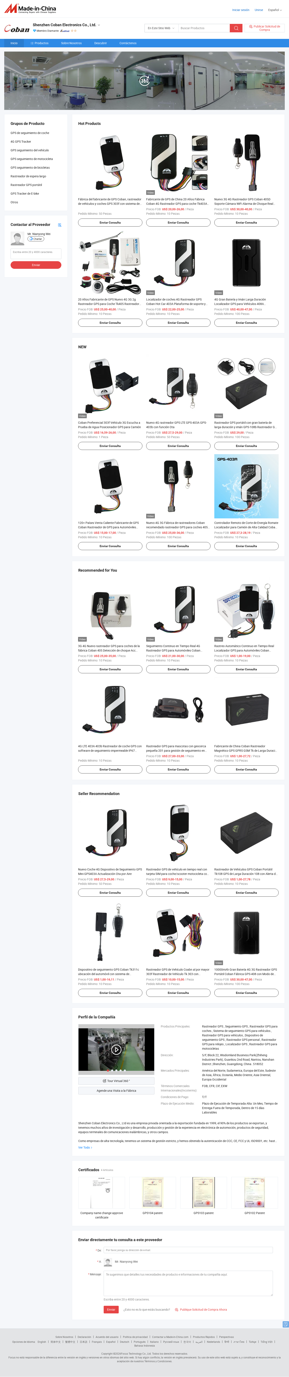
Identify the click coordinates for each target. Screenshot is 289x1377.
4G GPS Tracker (21, 141)
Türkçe (252, 1341)
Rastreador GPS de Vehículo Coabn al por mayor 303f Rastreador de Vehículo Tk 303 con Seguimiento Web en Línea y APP (177, 973)
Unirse (259, 10)
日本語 (83, 1341)
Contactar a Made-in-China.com (170, 1337)
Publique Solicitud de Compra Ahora (201, 1309)
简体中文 (56, 1341)
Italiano (154, 1341)
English (42, 1341)
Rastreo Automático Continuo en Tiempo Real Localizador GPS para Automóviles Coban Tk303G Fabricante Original (244, 650)
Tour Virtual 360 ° (118, 1081)
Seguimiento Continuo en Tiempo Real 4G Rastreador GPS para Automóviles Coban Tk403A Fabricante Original (173, 650)
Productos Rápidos (204, 1337)
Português (140, 1341)
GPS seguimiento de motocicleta (32, 159)
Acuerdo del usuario (107, 1337)
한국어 (187, 1341)
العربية (198, 1341)
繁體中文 (70, 1341)
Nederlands (213, 1341)
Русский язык (171, 1341)
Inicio (14, 43)
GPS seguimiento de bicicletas (30, 167)
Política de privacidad (135, 1337)
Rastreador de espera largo (28, 176)
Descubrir (100, 43)
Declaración (84, 1337)
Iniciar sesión (240, 10)
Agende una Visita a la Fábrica (116, 1091)
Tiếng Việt (266, 1341)
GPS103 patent (204, 1213)
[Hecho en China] (31, 8)
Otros (14, 202)
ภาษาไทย (239, 1341)
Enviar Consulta (110, 222)
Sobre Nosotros (71, 43)
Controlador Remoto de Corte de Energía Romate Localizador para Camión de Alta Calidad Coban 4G (246, 527)
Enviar (111, 1309)
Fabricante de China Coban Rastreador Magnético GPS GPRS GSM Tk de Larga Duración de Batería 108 (246, 750)
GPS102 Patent (255, 1213)
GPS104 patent (153, 1213)
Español (111, 1341)
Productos (41, 43)
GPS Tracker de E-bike (25, 193)
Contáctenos (128, 43)
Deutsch (124, 1341)
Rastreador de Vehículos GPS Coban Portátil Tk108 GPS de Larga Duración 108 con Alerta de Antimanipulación (245, 873)
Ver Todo (84, 1147)
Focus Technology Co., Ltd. (136, 1353)
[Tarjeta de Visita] (59, 224)
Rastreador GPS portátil (26, 185)
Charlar (37, 238)
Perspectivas (226, 1337)
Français (97, 1341)
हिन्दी (226, 1341)
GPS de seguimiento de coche (30, 133)
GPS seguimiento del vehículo (30, 150)
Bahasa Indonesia (144, 1345)
